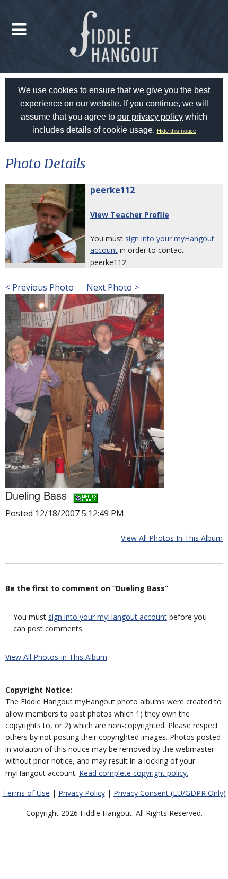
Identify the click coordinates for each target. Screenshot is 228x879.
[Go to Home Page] (114, 36)
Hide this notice (176, 131)
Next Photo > (111, 287)
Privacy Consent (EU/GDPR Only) (169, 793)
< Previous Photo (39, 287)
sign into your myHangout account (107, 617)
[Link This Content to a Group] (85, 495)
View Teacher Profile (129, 215)
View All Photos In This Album (172, 538)
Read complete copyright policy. (133, 773)
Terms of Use (26, 793)
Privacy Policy (81, 793)
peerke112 (112, 190)
